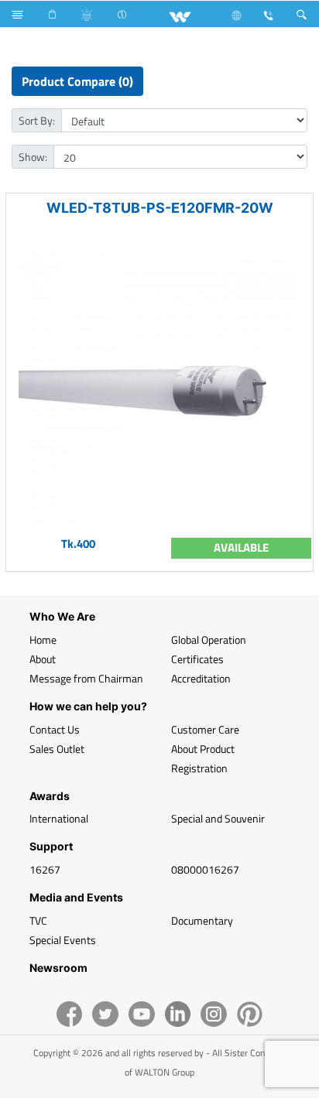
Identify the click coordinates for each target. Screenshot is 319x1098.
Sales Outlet (56, 749)
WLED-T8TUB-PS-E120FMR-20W (159, 208)
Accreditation (201, 678)
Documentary (202, 920)
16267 (44, 869)
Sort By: (37, 120)
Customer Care (205, 729)
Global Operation (208, 639)
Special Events (62, 940)
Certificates (197, 659)
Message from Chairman (86, 678)
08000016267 (205, 869)
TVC (38, 920)
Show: (33, 157)
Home (43, 639)
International (58, 818)
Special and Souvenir (218, 818)
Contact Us (54, 729)
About (42, 659)
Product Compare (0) (77, 81)
